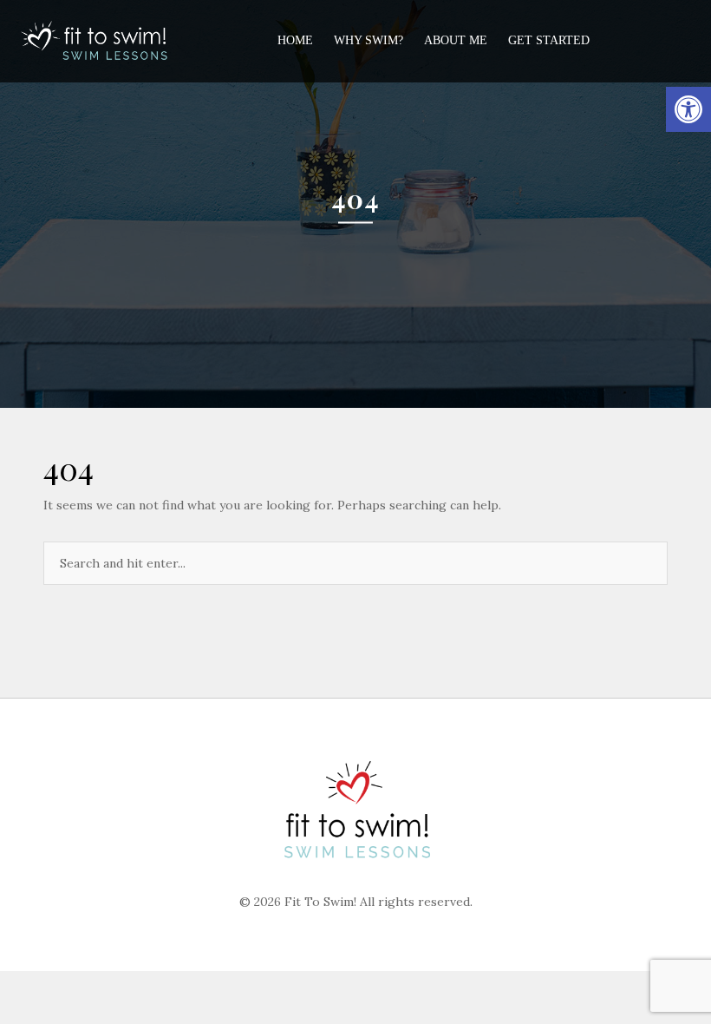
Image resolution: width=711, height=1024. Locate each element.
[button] (688, 109)
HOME (295, 40)
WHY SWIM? (368, 40)
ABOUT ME (455, 40)
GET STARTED (549, 40)
